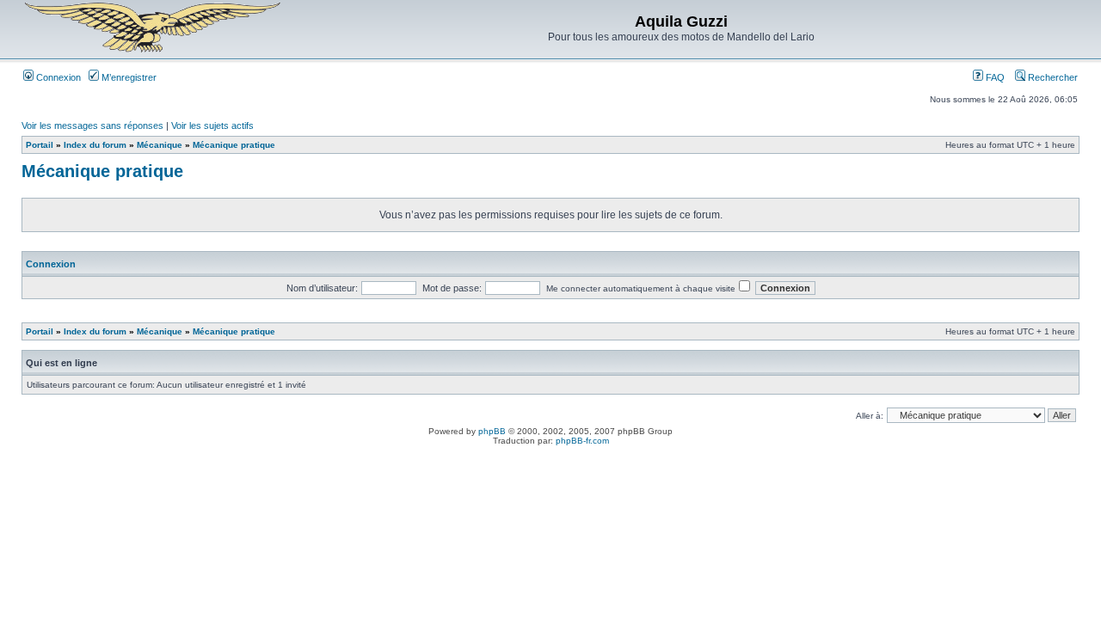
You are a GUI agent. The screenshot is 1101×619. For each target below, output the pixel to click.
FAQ (994, 77)
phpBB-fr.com (582, 440)
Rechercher (1051, 77)
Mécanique (159, 145)
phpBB (492, 431)
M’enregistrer (128, 77)
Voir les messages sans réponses (92, 125)
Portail (39, 145)
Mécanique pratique (234, 145)
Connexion (57, 77)
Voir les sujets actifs (212, 125)
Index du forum (95, 145)
